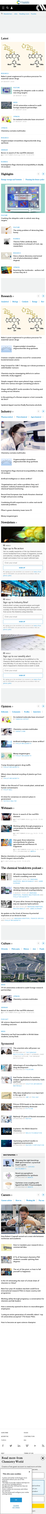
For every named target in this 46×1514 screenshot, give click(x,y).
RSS (25, 1440)
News (15, 102)
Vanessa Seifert (22, 719)
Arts (34, 949)
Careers (5, 1194)
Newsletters (8, 14)
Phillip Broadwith (23, 743)
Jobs (15, 14)
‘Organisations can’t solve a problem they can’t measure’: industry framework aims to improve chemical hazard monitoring (20, 486)
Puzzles (33, 14)
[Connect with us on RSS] (43, 1446)
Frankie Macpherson (31, 895)
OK (16, 1500)
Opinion (16, 116)
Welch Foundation (34, 1133)
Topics (3, 1440)
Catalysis (25, 302)
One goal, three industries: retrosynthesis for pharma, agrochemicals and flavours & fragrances (25, 843)
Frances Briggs (37, 918)
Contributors (29, 1436)
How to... (19, 1200)
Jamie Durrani (36, 908)
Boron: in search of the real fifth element (17, 153)
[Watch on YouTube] (35, 1446)
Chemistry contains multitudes (13, 131)
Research (5, 73)
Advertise (4, 1436)
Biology (15, 302)
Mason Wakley (28, 881)
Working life (30, 1200)
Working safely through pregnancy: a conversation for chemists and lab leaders (28, 828)
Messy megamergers (9, 516)
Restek (28, 1118)
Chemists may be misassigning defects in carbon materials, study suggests (20, 374)
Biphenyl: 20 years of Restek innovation (29, 1116)
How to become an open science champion (18, 1322)
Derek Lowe (21, 731)
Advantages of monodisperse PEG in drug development (28, 1066)
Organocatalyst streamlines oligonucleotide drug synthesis (25, 347)
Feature (16, 88)
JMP (27, 1097)
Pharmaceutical (7, 417)
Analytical (5, 302)
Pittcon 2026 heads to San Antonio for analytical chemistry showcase (28, 1105)
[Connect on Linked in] (19, 1446)
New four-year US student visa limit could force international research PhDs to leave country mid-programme (21, 1291)
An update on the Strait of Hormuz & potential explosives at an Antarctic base (20, 914)
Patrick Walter (10, 801)
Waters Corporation (35, 1145)
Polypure (30, 1069)
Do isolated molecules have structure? (28, 119)
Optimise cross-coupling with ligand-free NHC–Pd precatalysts (28, 1184)
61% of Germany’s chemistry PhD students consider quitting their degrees (26, 1259)
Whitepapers (9, 1155)
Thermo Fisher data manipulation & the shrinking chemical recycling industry (29, 889)
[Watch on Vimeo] (27, 1446)
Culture (5, 943)
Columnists (16, 712)
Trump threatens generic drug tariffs (15, 765)
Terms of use (28, 1453)
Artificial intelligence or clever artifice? (16, 479)
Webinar (4, 150)
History (26, 949)
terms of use (37, 571)
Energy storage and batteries (11, 179)
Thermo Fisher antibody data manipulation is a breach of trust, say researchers (28, 244)
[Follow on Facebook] (3, 1446)
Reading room (24, 14)
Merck (33, 851)
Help (2, 1453)
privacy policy (7, 575)
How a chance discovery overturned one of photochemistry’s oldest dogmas (27, 258)
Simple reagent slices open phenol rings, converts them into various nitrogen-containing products (21, 382)
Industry (6, 411)
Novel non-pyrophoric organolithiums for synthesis (26, 1174)
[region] (16, 1491)
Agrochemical (36, 417)
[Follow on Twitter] (11, 1446)
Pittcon (29, 1108)
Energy (34, 302)
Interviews (37, 712)
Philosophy (16, 949)
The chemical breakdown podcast (21, 867)
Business (4, 162)
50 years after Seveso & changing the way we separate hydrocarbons (28, 903)
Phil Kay (35, 1097)
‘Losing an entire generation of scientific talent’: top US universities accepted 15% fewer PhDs (22, 1316)
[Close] (29, 1471)
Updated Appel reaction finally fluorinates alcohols (21, 405)
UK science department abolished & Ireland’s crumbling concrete (27, 875)
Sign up (22, 568)
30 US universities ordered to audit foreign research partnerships (27, 106)
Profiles (27, 712)
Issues (26, 1432)
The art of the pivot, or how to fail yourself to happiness (27, 1270)
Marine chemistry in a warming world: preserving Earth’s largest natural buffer (20, 857)
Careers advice (6, 1200)
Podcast (4, 1019)
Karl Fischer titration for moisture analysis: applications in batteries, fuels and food (28, 1079)
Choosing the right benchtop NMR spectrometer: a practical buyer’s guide (27, 1162)
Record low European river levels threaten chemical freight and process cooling (22, 495)
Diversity (4, 949)
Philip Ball (8, 790)
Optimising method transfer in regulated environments (25, 1142)
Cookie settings (16, 1506)
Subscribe (4, 1432)
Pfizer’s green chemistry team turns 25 (16, 510)
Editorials (4, 712)
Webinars (6, 808)
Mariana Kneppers (35, 906)
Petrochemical (21, 417)
